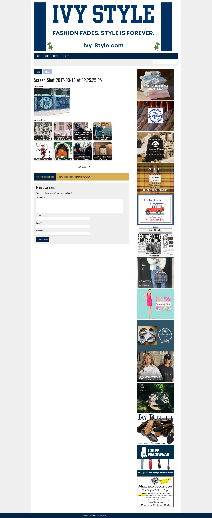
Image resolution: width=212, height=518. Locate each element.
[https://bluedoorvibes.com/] (155, 349)
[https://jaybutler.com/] (155, 442)
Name (39, 215)
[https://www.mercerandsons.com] (155, 505)
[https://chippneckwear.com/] (155, 474)
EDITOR (55, 56)
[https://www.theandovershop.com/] (155, 129)
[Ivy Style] (103, 26)
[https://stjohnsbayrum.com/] (155, 192)
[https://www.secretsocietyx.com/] (155, 255)
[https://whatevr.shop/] (155, 380)
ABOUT (46, 56)
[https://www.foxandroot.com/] (155, 411)
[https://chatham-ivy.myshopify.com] (155, 223)
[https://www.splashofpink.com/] (155, 317)
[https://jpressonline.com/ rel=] (155, 98)
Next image (82, 166)
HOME (37, 56)
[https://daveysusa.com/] (155, 286)
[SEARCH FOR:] (165, 61)
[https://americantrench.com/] (155, 160)
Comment (40, 197)
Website (39, 230)
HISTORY (65, 56)
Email (38, 223)
